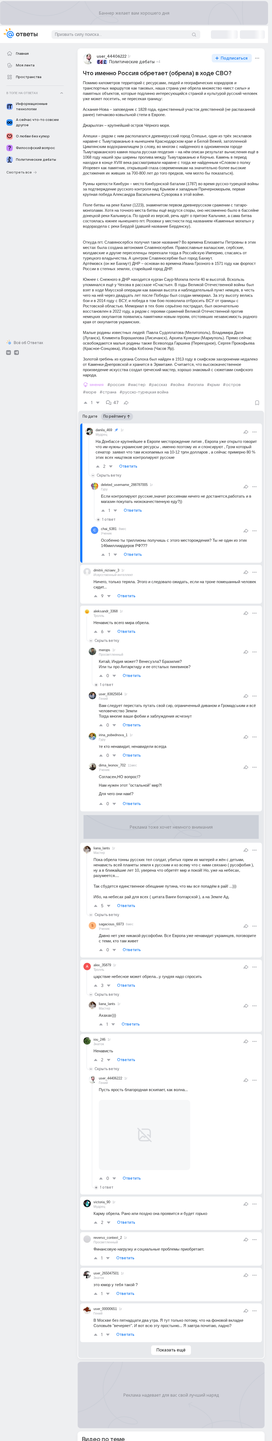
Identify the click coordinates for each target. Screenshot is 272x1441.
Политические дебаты (132, 62)
